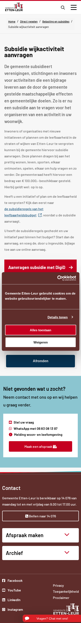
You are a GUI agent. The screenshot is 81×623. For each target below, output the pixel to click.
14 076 (66, 498)
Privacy (58, 585)
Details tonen (58, 317)
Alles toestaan (40, 330)
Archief (14, 553)
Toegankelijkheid (66, 591)
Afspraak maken (24, 535)
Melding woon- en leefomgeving (38, 434)
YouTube (15, 590)
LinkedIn (15, 600)
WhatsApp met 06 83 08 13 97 (35, 428)
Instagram (15, 610)
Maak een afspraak (38, 446)
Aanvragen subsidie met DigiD (42, 269)
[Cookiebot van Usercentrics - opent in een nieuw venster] (57, 278)
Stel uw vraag (24, 422)
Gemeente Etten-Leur (14, 7)
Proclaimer (61, 598)
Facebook (15, 581)
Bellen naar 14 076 (42, 516)
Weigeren (40, 342)
